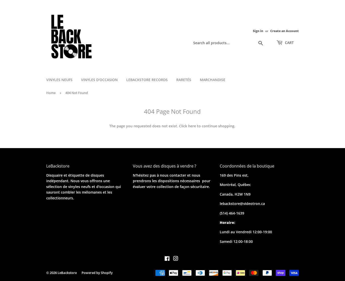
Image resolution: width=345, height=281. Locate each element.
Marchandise (212, 79)
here (192, 126)
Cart (289, 42)
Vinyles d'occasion (99, 79)
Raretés (183, 79)
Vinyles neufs (59, 79)
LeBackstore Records (147, 79)
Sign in (258, 31)
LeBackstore (67, 272)
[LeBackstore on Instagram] (175, 259)
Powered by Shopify (97, 272)
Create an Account (284, 31)
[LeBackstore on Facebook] (167, 259)
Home (51, 92)
